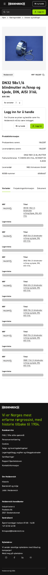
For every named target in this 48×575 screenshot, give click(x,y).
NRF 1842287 (36, 75)
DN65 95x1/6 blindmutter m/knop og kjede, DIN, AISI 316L (32, 338)
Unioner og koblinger (32, 18)
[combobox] (16, 11)
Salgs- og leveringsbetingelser (15, 448)
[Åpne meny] (4, 3)
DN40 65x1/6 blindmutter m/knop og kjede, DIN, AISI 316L (32, 288)
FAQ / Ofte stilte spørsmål (13, 435)
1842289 (6, 311)
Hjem (4, 18)
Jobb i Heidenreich (10, 490)
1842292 (6, 361)
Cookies (5, 444)
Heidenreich (8, 75)
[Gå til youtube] (31, 557)
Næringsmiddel (15, 18)
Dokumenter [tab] (42, 188)
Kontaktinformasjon (10, 465)
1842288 (6, 286)
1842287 (6, 261)
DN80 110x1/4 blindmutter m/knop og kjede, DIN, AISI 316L (33, 363)
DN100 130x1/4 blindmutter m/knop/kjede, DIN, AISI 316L (32, 212)
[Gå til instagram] (6, 557)
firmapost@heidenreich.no (13, 531)
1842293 (6, 208)
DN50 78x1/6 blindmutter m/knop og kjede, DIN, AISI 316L (32, 313)
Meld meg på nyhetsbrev (12, 553)
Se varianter (10, 103)
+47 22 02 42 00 (8, 526)
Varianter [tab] (6, 188)
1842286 (6, 236)
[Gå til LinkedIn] (23, 557)
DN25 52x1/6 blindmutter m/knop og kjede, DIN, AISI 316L (32, 238)
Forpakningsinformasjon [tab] (23, 188)
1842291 (6, 336)
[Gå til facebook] (14, 557)
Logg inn (41, 12)
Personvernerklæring (11, 439)
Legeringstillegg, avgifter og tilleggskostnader (21, 452)
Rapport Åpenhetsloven (12, 461)
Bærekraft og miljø (10, 486)
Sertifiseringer (8, 457)
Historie (5, 482)
